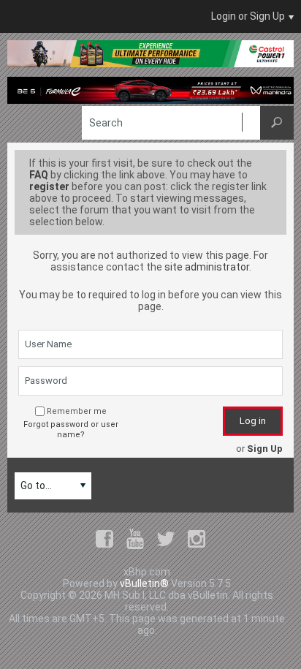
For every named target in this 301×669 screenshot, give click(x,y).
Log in (253, 420)
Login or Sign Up (248, 16)
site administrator (206, 267)
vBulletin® (144, 583)
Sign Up (265, 448)
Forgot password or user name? (70, 429)
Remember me (77, 411)
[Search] (277, 123)
